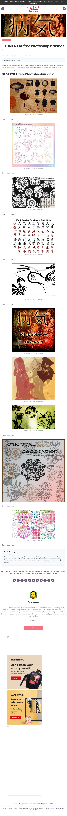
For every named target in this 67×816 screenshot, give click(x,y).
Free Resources (59, 808)
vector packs (50, 575)
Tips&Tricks (6, 40)
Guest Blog (33, 3)
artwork (8, 571)
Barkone (6, 56)
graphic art (30, 573)
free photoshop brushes (17, 573)
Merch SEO (33, 810)
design (63, 571)
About (5, 808)
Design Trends (49, 808)
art (2, 571)
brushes (31, 571)
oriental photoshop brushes (21, 575)
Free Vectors (48, 2)
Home (5, 2)
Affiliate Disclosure (28, 808)
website (33, 621)
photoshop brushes (38, 575)
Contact (10, 808)
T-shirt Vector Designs (17, 2)
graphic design (40, 573)
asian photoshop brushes (20, 571)
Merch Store (59, 2)
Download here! (8, 119)
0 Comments (26, 56)
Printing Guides (39, 808)
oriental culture (51, 573)
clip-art (57, 571)
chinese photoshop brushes (44, 571)
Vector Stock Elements (34, 2)
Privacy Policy (18, 808)
